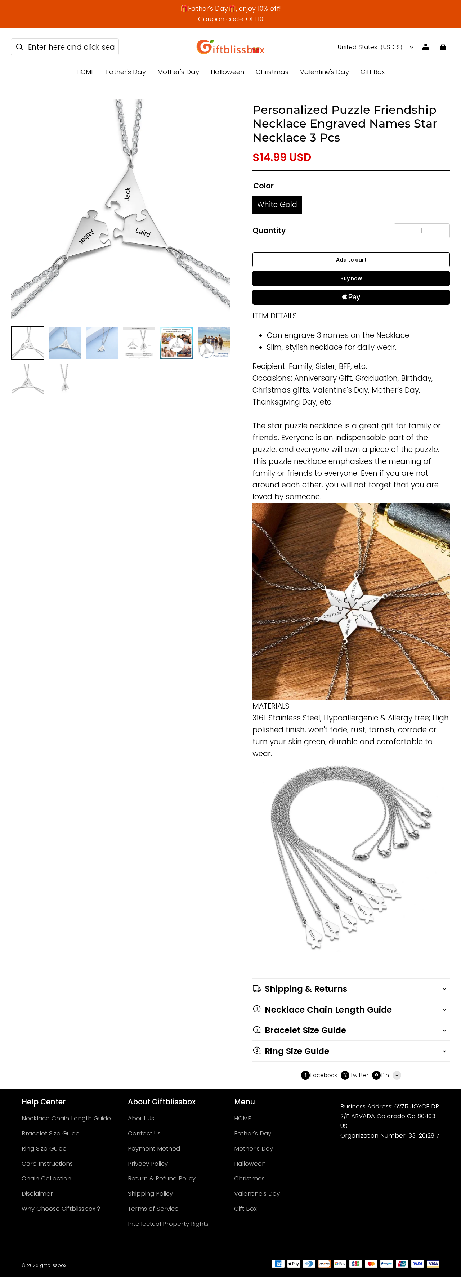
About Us (141, 1118)
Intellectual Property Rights (168, 1223)
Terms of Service (153, 1208)
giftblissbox (53, 1265)
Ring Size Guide (44, 1148)
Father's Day (126, 71)
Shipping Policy (150, 1193)
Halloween (227, 71)
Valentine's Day (324, 71)
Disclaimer (37, 1193)
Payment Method (154, 1148)
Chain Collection (46, 1178)
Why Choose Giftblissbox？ (62, 1208)
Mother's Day (178, 71)
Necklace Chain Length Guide (66, 1118)
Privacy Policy (148, 1163)
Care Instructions (47, 1163)
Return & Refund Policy (162, 1178)
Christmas (272, 71)
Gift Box (373, 71)
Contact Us (144, 1133)
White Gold (277, 204)
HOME (85, 71)
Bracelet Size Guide (51, 1133)
